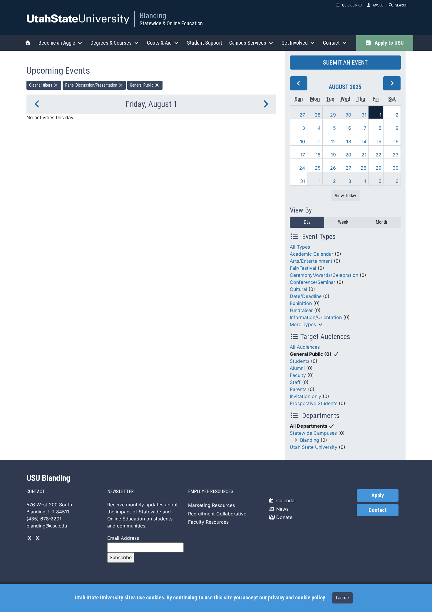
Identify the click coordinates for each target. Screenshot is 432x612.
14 (363, 141)
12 (333, 141)
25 (318, 168)
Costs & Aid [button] (159, 43)
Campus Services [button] (247, 43)
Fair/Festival (303, 268)
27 (302, 115)
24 (302, 168)
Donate (283, 517)
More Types (303, 324)
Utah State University (313, 447)
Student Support (204, 43)
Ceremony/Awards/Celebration (324, 275)
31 (363, 115)
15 (378, 141)
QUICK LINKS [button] (351, 5)
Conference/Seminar (312, 282)
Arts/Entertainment (311, 261)
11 (319, 141)
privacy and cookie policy (296, 597)
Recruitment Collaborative (217, 514)
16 (396, 141)
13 (348, 141)
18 (318, 155)
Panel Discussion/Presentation (91, 85)
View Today (345, 195)
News (282, 509)
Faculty (298, 375)
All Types (300, 247)
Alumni (297, 368)
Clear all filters (41, 85)
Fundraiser (301, 310)
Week (343, 222)
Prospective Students (313, 403)
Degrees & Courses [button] (111, 43)
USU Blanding (48, 478)
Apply (377, 495)
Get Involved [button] (295, 43)
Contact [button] (331, 43)
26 (333, 168)
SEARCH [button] (401, 5)
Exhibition (301, 303)
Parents (298, 389)
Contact (378, 510)
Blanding (153, 15)
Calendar (285, 500)
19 (333, 155)
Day (307, 222)
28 (318, 115)
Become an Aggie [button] (56, 43)
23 (395, 155)
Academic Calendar (311, 254)
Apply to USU (388, 43)
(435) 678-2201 (43, 519)
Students (299, 361)
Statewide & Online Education (171, 23)
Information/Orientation (316, 317)
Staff (295, 382)
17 (302, 155)
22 (378, 155)
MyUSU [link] (378, 5)
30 (348, 115)
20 (348, 155)
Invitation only (305, 396)
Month (381, 222)
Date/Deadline (306, 296)
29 (333, 115)
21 (363, 155)
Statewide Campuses (313, 433)
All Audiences (305, 347)
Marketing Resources (211, 505)
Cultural (298, 289)
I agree (342, 598)
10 (302, 141)
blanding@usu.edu (46, 526)
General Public (142, 85)
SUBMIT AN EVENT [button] (345, 62)
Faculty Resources (208, 522)
